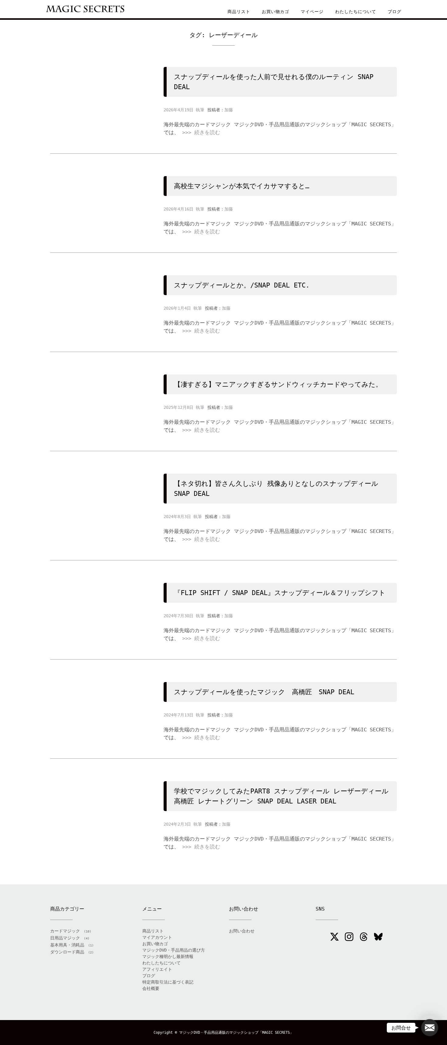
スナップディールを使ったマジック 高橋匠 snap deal (264, 692)
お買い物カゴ (275, 11)
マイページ (312, 11)
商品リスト (238, 11)
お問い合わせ (242, 930)
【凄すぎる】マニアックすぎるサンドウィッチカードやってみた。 (278, 384)
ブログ (394, 11)
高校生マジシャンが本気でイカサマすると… (241, 186)
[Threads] (363, 937)
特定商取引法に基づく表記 (167, 982)
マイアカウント (157, 937)
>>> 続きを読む (201, 132)
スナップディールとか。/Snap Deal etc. (242, 285)
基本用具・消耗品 (67, 944)
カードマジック (65, 930)
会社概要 (150, 988)
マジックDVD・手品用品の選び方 (173, 950)
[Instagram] (349, 937)
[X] (334, 937)
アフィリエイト (157, 969)
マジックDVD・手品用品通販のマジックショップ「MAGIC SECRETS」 (236, 1032)
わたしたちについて (355, 11)
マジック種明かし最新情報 (167, 956)
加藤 (228, 109)
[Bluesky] (378, 937)
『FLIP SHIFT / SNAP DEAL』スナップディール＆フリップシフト (280, 593)
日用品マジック (65, 937)
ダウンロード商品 (67, 951)
